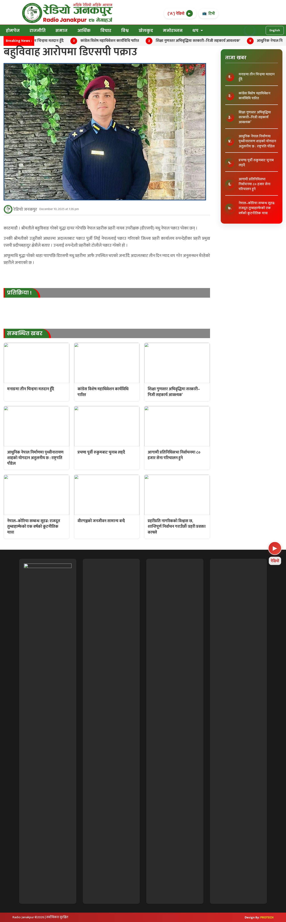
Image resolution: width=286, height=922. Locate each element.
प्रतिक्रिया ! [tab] (19, 292)
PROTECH (266, 917)
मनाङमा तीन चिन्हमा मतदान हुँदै (257, 77)
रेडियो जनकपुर (25, 209)
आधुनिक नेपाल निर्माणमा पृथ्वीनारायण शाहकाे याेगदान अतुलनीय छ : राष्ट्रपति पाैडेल (257, 141)
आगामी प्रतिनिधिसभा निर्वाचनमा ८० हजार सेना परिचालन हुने (254, 184)
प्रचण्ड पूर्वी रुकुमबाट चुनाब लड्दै (256, 163)
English (274, 30)
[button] (249, 30)
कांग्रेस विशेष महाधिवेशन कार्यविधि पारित (254, 96)
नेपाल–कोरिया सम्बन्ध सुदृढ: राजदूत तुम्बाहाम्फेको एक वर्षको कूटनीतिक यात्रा (257, 208)
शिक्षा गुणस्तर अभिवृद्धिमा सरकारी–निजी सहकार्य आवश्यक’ (255, 117)
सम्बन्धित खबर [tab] (24, 333)
